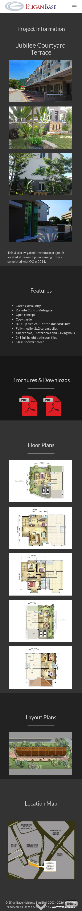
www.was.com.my (63, 906)
